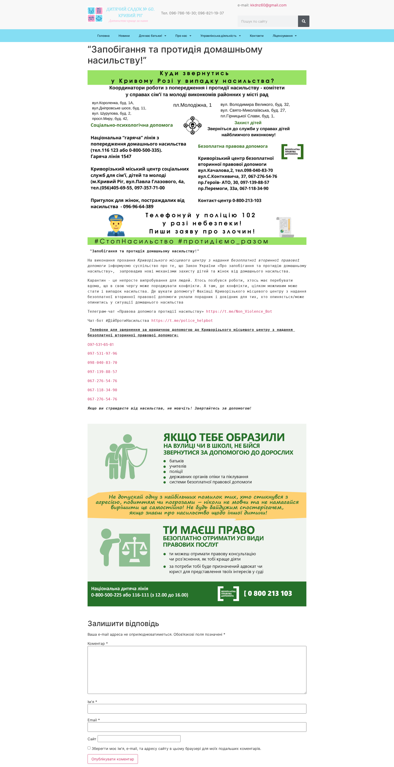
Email (94, 720)
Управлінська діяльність (218, 35)
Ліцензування (283, 35)
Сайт (92, 739)
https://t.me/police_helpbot (182, 320)
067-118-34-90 (102, 390)
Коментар (98, 643)
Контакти (257, 35)
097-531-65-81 (101, 344)
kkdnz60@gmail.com (268, 5)
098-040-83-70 (102, 362)
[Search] (303, 21)
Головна (103, 35)
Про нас (181, 35)
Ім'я (92, 702)
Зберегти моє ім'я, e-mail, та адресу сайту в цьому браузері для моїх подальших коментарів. (176, 748)
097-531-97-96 (102, 353)
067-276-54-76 (102, 381)
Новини (124, 35)
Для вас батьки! (150, 35)
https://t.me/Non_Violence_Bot (239, 311)
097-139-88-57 (102, 372)
